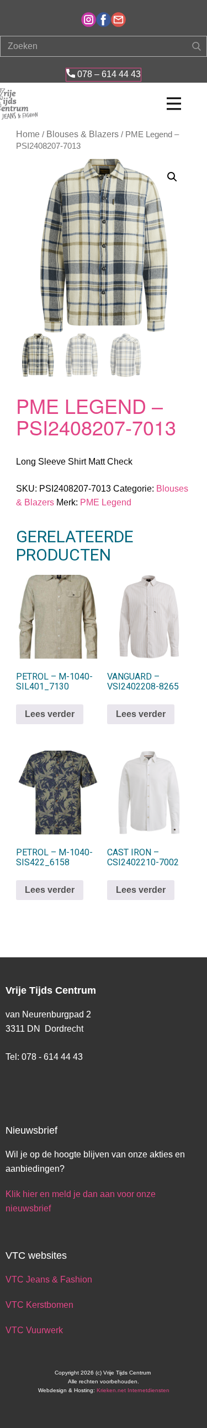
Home (28, 134)
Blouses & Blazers (82, 134)
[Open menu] (174, 103)
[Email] (118, 19)
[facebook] (103, 19)
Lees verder (50, 714)
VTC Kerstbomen (41, 1305)
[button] (172, 177)
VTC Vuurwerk (34, 1330)
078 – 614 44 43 (108, 74)
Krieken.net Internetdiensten (133, 1390)
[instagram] (88, 19)
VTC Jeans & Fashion (49, 1279)
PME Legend (105, 502)
